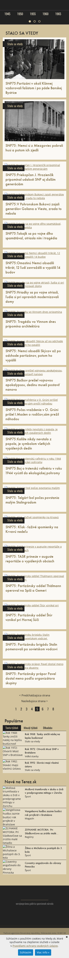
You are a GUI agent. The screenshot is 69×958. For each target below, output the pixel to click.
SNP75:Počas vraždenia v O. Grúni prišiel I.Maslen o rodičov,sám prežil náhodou (32, 414)
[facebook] (34, 921)
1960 (45, 14)
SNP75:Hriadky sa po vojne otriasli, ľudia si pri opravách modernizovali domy (32, 297)
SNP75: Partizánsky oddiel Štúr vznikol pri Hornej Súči (29, 617)
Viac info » (43, 952)
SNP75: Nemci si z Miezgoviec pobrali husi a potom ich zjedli (34, 147)
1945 (7, 14)
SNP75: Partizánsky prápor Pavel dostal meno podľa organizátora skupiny (31, 678)
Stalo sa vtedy (15, 44)
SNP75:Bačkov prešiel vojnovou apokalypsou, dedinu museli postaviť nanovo (33, 385)
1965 (58, 14)
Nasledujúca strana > (34, 701)
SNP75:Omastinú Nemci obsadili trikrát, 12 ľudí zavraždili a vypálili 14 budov (33, 267)
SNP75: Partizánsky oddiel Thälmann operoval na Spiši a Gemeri (33, 588)
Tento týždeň (12, 728)
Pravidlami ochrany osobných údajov (35, 945)
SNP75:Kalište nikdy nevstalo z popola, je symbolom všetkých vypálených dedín (29, 443)
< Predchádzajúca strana (34, 695)
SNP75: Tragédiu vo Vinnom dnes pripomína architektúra (31, 323)
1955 (33, 14)
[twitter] (27, 921)
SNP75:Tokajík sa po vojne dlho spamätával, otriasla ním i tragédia (31, 235)
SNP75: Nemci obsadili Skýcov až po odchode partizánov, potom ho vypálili (33, 355)
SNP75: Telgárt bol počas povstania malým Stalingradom (32, 499)
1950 (20, 14)
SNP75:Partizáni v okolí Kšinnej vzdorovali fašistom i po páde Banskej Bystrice (34, 88)
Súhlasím (25, 952)
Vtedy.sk (34, 894)
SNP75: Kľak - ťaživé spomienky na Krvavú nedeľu (32, 529)
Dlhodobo (47, 728)
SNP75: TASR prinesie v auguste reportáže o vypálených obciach (30, 558)
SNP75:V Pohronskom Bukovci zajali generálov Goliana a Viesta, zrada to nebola (34, 209)
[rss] (42, 921)
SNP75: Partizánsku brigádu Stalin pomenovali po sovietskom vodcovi (32, 646)
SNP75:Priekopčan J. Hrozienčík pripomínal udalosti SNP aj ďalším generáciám (31, 179)
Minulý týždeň (31, 728)
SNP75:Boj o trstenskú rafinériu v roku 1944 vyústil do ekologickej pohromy (34, 470)
